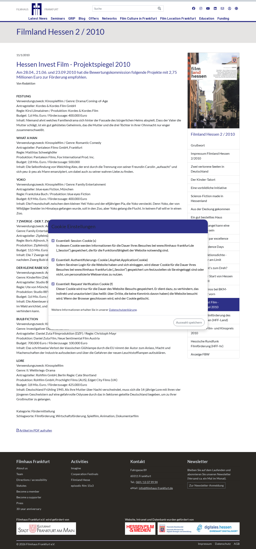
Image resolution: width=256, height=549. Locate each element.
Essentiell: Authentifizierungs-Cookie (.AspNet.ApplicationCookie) (130, 267)
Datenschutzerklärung (123, 309)
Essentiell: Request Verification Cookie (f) (127, 291)
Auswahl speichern (189, 322)
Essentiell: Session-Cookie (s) (125, 245)
